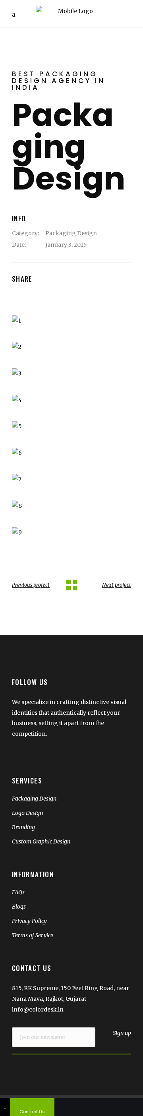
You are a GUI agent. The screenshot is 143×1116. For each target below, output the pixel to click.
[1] (71, 320)
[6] (71, 453)
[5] (71, 426)
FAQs (18, 892)
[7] (71, 479)
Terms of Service (32, 935)
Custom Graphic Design (41, 841)
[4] (71, 400)
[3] (71, 373)
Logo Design (27, 812)
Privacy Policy (29, 921)
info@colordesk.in (38, 1009)
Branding (23, 827)
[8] (71, 506)
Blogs (19, 906)
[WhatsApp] (76, 1107)
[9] (71, 532)
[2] (71, 347)
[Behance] (121, 1107)
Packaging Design (71, 233)
